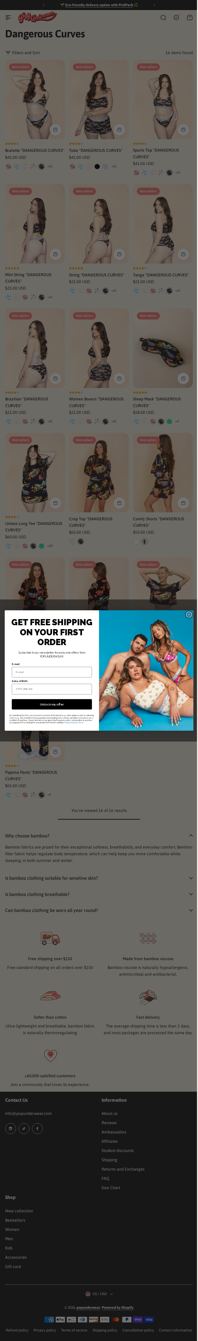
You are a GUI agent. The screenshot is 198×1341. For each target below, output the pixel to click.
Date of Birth (18, 681)
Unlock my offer (50, 704)
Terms (78, 722)
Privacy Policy (68, 722)
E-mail (14, 664)
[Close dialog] (187, 614)
